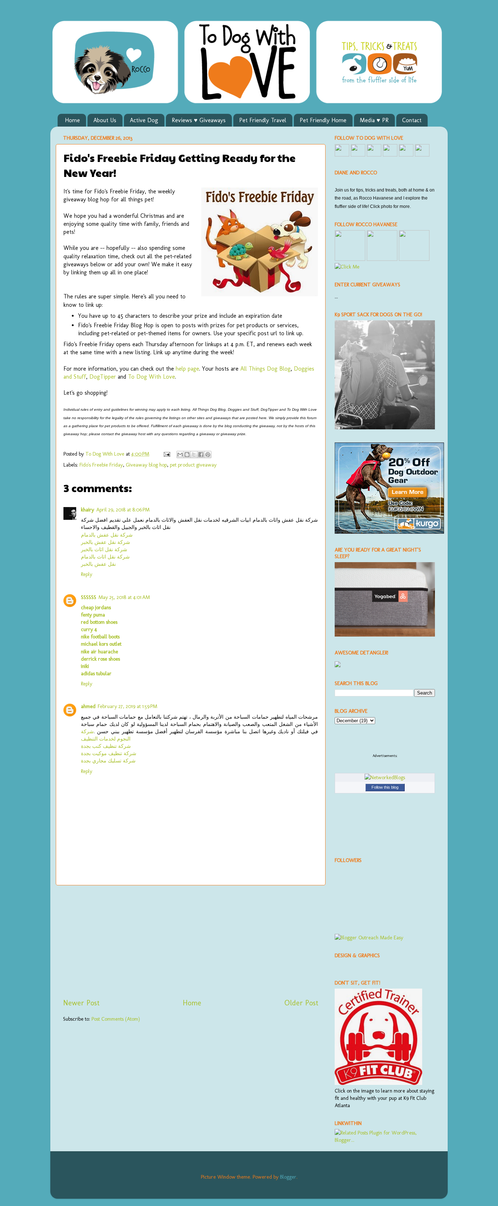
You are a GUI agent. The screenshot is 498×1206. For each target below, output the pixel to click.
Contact (411, 120)
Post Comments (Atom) (116, 1019)
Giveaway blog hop (146, 464)
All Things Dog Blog (265, 368)
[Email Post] (166, 454)
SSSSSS (88, 597)
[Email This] (180, 454)
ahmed (88, 706)
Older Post (301, 1002)
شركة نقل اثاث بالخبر (104, 549)
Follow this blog (384, 787)
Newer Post (81, 1002)
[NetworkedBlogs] (385, 777)
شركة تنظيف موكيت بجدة (108, 753)
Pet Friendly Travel (262, 120)
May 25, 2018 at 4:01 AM (124, 597)
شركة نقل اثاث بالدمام (105, 556)
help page (187, 368)
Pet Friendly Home (323, 120)
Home (72, 120)
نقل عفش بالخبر (98, 564)
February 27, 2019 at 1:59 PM (127, 706)
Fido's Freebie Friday (101, 464)
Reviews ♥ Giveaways (199, 120)
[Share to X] (194, 454)
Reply (86, 574)
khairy (87, 509)
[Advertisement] (190, 941)
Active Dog (144, 120)
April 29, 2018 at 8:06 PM (122, 509)
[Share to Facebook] (201, 454)
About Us (104, 120)
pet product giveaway (193, 464)
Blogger (288, 1177)
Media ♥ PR (374, 120)
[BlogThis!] (187, 454)
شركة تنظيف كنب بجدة (106, 746)
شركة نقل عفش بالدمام (107, 535)
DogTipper (102, 376)
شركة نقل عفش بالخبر (105, 542)
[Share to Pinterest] (207, 454)
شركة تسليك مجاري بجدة (108, 760)
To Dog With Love (151, 376)
